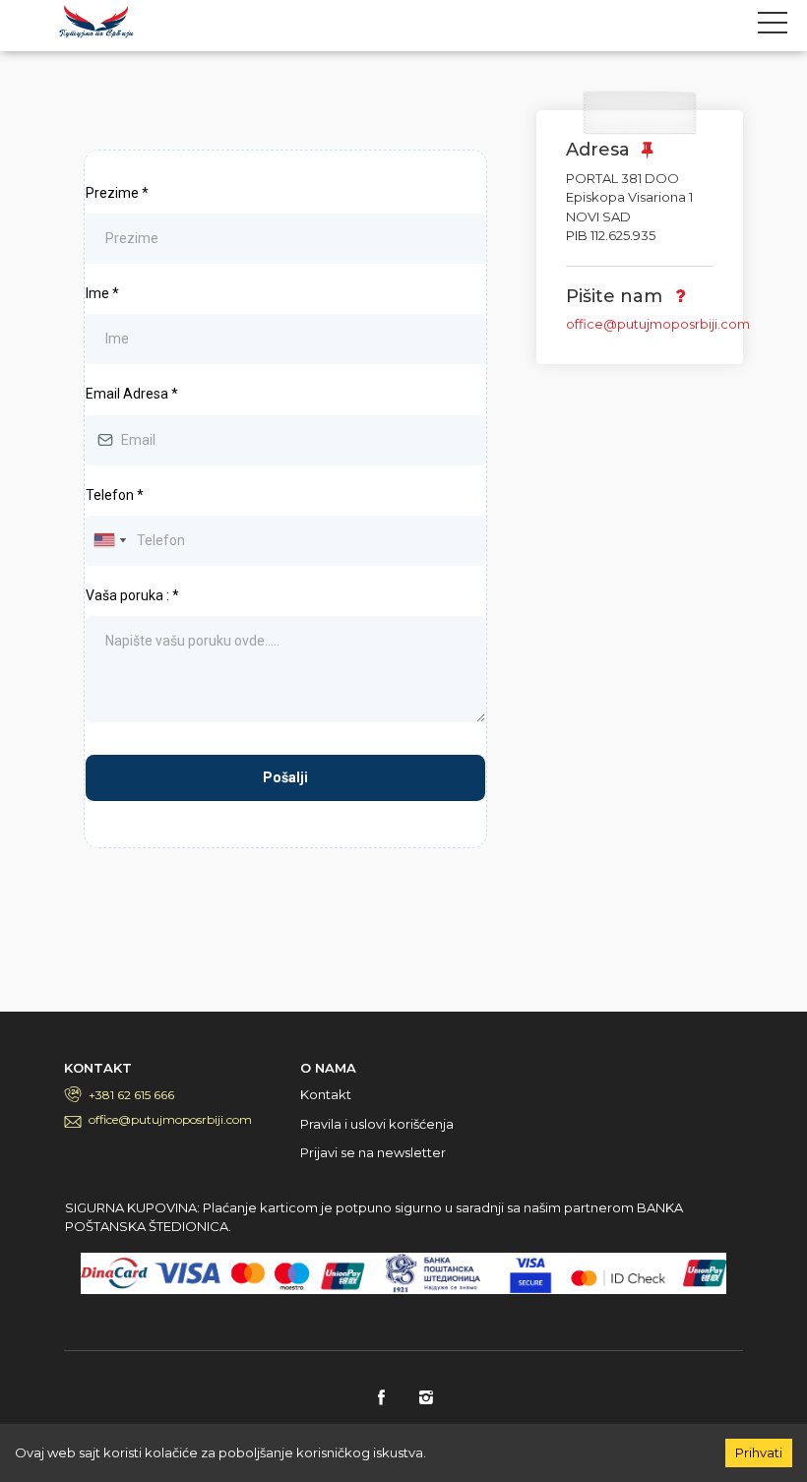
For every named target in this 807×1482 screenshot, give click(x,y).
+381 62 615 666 (131, 1094)
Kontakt (325, 1094)
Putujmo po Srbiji (96, 21)
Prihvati (758, 1452)
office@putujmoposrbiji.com (658, 324)
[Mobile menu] (772, 26)
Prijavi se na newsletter (373, 1152)
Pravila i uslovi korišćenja (377, 1124)
